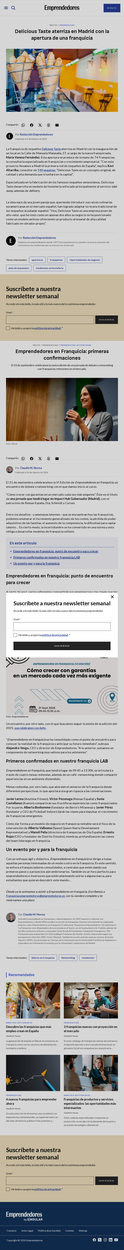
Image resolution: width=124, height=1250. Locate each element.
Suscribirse (62, 646)
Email (17, 619)
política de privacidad (55, 635)
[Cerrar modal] (112, 597)
